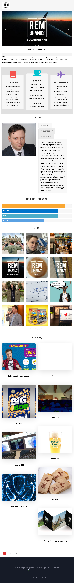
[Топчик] (61, 291)
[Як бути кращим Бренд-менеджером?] (37, 267)
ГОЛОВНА (19, 567)
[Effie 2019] (37, 291)
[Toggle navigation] (60, 5)
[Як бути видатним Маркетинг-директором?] (13, 267)
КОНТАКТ (55, 567)
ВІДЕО (47, 567)
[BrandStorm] (37, 243)
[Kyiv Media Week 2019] (13, 315)
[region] (37, 28)
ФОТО (41, 567)
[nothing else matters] (13, 291)
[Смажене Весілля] (37, 315)
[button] (5, 28)
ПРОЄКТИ (34, 567)
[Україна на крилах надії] (13, 243)
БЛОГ (26, 567)
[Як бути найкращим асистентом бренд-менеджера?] (61, 267)
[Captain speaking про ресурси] (61, 243)
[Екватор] (61, 315)
